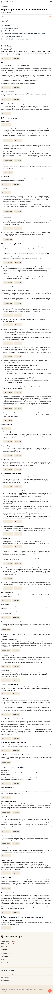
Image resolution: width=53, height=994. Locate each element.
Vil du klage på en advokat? (8, 943)
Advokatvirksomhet (6, 953)
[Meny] (50, 2)
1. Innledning (7, 25)
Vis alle (4, 21)
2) (11, 48)
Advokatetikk (5, 6)
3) (39, 51)
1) (1, 48)
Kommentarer (6, 58)
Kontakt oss (4, 946)
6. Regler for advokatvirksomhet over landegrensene (19, 39)
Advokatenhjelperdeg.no (7, 974)
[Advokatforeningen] (7, 2)
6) (46, 74)
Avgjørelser (16, 58)
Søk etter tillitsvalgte (6, 962)
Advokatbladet (5, 977)
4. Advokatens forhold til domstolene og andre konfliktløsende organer (24, 33)
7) (36, 79)
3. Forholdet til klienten (10, 31)
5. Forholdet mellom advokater (13, 36)
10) (39, 380)
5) (1, 74)
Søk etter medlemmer (7, 966)
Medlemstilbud (5, 959)
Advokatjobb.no (5, 980)
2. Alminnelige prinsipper (11, 28)
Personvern (3, 986)
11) (22, 388)
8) (34, 83)
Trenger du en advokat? (7, 941)
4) (18, 54)
